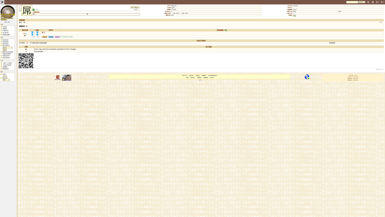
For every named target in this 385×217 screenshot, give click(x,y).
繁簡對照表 (6, 69)
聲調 (9, 54)
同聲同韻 (45, 36)
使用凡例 (191, 75)
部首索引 (5, 27)
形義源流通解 (6, 34)
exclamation (52, 49)
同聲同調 (57, 36)
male (35, 51)
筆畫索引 (5, 29)
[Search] (368, 2)
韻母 (7, 54)
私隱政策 (199, 77)
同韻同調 (51, 36)
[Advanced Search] (373, 2)
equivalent (60, 49)
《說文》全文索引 (7, 63)
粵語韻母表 (6, 44)
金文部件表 (6, 32)
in (70, 49)
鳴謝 (187, 77)
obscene (45, 49)
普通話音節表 (6, 55)
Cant (36, 49)
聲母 (4, 54)
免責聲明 (206, 77)
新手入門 (184, 75)
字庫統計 (197, 75)
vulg (39, 49)
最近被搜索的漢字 (212, 75)
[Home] (2, 2)
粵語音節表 (6, 40)
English (73, 49)
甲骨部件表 (6, 30)
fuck (67, 49)
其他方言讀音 (6, 57)
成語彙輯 (5, 67)
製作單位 (192, 77)
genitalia (40, 51)
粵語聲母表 (6, 42)
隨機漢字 (204, 75)
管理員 (200, 80)
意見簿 (211, 77)
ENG (9, 22)
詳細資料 (332, 43)
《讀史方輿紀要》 (7, 65)
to (64, 49)
